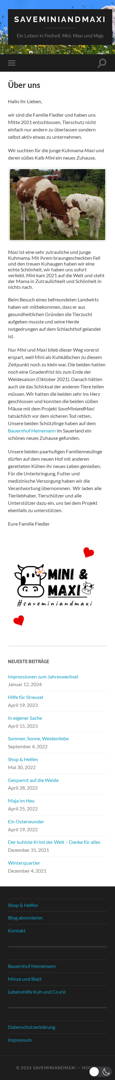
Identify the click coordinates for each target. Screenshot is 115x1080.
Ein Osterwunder (26, 821)
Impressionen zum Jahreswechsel (43, 676)
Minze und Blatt (25, 979)
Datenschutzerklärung (31, 1027)
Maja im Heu (21, 800)
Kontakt (16, 930)
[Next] (94, 204)
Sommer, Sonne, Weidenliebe (38, 738)
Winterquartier (24, 863)
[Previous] (21, 204)
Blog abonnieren (25, 917)
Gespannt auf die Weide (33, 780)
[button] (100, 1072)
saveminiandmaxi (60, 19)
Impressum (20, 1040)
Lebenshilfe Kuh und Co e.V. (37, 992)
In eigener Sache (25, 718)
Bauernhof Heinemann (32, 430)
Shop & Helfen (23, 759)
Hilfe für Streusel (25, 697)
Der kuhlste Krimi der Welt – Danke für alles (54, 842)
